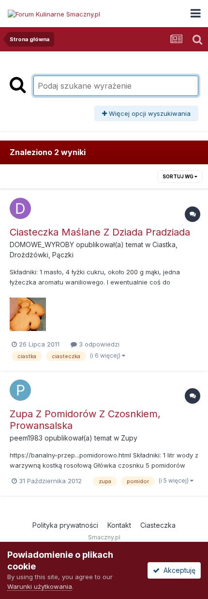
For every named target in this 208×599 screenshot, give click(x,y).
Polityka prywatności (65, 525)
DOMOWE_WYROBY (42, 244)
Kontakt (119, 525)
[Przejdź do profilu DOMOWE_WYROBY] (20, 208)
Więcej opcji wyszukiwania (149, 113)
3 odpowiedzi (98, 344)
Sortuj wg (178, 176)
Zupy (129, 438)
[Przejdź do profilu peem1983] (20, 390)
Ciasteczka (158, 525)
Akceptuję (177, 570)
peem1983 (26, 438)
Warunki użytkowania (39, 586)
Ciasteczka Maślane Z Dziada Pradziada (100, 232)
